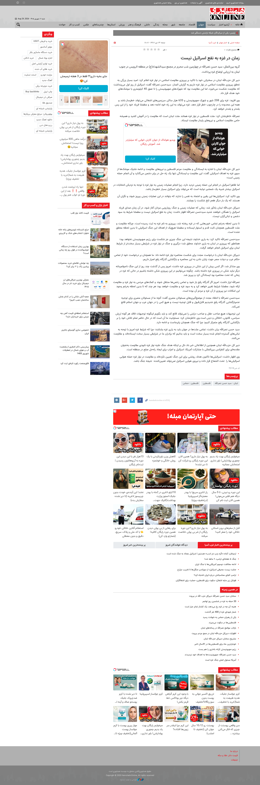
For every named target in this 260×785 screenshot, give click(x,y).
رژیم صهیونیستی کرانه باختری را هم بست (217, 649)
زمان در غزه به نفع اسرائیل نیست (210, 58)
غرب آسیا (212, 42)
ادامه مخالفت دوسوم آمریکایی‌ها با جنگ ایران (215, 564)
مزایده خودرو (46, 75)
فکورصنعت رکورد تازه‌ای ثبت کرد (74, 363)
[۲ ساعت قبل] (100, 218)
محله (165, 25)
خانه (237, 25)
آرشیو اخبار (224, 25)
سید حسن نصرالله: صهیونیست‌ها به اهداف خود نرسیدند (210, 655)
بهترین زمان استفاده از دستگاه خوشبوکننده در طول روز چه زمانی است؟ (74, 250)
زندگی (156, 25)
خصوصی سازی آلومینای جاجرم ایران (75, 331)
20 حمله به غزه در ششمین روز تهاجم (219, 601)
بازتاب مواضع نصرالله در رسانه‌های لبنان (218, 628)
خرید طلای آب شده (43, 69)
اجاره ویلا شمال (45, 58)
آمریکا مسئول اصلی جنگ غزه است (220, 660)
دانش (147, 25)
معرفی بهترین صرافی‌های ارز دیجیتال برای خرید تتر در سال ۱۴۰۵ (75, 283)
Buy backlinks (32, 92)
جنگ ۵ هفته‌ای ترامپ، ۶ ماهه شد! (220, 559)
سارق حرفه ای (229, 33)
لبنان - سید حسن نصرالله (226, 383)
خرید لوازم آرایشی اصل (42, 64)
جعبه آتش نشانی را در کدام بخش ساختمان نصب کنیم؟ (74, 298)
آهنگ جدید (47, 80)
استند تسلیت (30, 75)
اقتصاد (192, 25)
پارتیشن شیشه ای (44, 108)
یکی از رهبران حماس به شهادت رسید (219, 617)
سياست (211, 25)
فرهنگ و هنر (134, 25)
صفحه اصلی (235, 42)
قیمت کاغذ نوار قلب (80, 213)
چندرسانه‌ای (98, 25)
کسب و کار (74, 25)
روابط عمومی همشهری (163, 2)
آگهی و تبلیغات (196, 2)
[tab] (219, 545)
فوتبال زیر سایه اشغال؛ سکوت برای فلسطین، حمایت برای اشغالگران (206, 580)
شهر (173, 25)
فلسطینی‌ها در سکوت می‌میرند (222, 622)
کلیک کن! (150, 159)
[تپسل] (126, 125)
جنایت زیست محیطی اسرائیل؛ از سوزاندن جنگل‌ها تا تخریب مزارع (206, 570)
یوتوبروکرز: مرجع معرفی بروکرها (38, 114)
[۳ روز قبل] (100, 318)
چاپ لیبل (48, 92)
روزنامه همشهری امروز (235, 2)
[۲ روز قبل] (100, 284)
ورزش (122, 25)
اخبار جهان (223, 42)
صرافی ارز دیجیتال (44, 97)
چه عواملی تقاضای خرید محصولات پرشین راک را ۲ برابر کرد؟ (73, 264)
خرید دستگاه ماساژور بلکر (40, 52)
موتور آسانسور (46, 47)
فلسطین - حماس (190, 383)
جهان (201, 25)
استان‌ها (111, 25)
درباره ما (234, 751)
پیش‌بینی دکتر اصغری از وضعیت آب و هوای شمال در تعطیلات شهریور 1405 (74, 350)
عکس (86, 25)
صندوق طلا (47, 103)
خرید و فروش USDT (42, 41)
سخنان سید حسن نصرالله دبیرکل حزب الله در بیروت (212, 596)
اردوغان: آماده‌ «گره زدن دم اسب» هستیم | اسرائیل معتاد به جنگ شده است (201, 554)
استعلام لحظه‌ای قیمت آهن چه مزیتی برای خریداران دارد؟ (74, 315)
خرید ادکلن (29, 58)
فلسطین (206, 383)
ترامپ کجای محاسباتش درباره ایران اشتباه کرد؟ (215, 575)
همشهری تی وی (181, 2)
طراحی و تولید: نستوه (128, 779)
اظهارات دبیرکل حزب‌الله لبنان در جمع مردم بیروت (214, 633)
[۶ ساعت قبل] (100, 234)
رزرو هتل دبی (45, 125)
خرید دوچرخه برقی (44, 86)
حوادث (62, 25)
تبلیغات (234, 760)
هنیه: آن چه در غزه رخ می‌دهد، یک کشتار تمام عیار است (210, 607)
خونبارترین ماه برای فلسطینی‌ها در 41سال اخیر (215, 644)
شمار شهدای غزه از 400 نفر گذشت (220, 612)
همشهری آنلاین (225, 14)
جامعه (182, 25)
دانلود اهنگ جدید (44, 120)
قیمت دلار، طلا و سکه (228, 755)
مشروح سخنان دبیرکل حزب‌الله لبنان (220, 639)
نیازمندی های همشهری (214, 2)
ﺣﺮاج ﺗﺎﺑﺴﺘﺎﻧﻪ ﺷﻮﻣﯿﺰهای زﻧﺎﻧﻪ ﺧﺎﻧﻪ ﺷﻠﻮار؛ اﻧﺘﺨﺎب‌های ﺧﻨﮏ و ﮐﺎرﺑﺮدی (73, 231)
